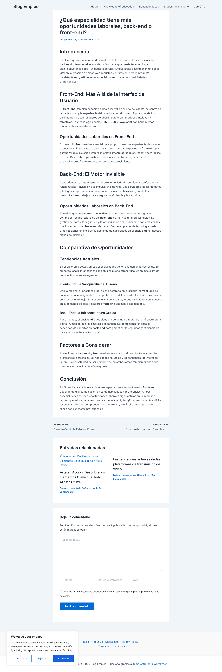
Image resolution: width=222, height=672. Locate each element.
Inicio (86, 641)
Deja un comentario (70, 488)
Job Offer (200, 6)
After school (90, 488)
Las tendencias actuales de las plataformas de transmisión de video (136, 464)
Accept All (63, 658)
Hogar (95, 6)
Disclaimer (111, 641)
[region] (42, 648)
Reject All (42, 658)
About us (97, 641)
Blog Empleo (26, 6)
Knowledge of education (119, 6)
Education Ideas (149, 6)
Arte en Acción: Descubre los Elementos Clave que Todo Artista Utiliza (82, 477)
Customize (21, 658)
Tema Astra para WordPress (150, 663)
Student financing (175, 6)
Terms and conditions (111, 646)
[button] (187, 6)
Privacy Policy (129, 641)
